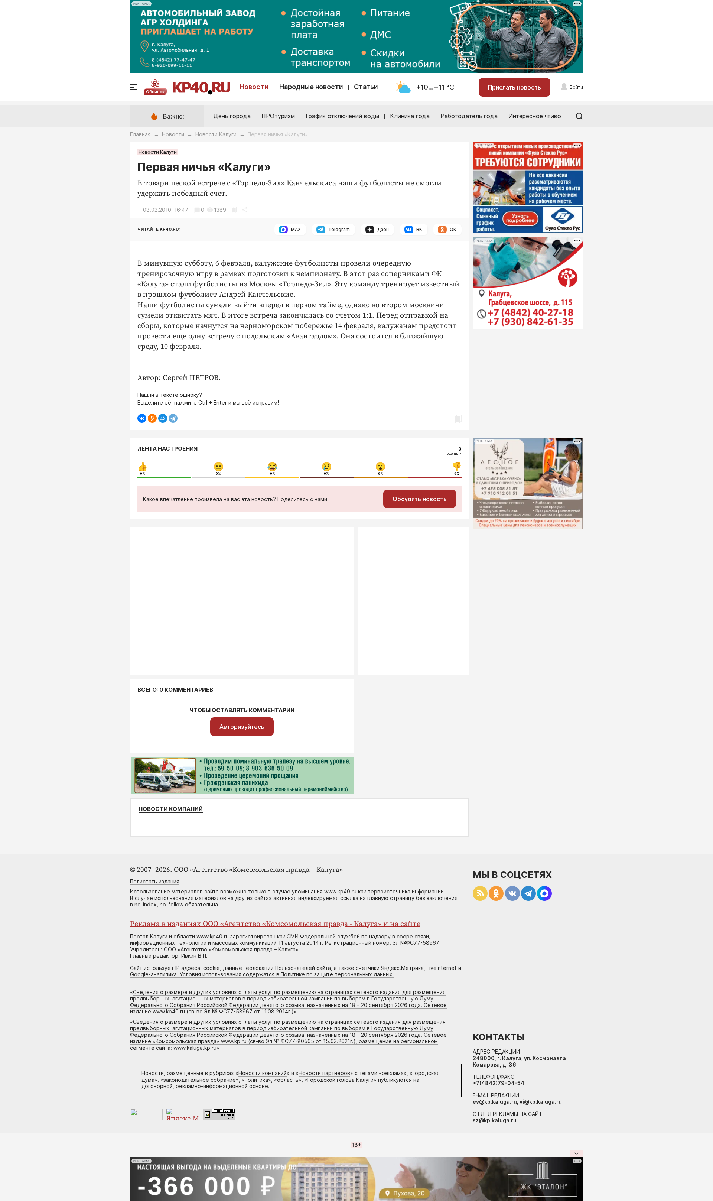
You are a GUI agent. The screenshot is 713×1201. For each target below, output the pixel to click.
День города (232, 116)
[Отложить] (234, 210)
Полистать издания (154, 881)
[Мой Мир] (162, 418)
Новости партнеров (324, 1073)
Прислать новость (514, 87)
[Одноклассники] (152, 418)
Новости (254, 87)
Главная (140, 134)
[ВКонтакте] (141, 418)
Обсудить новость (420, 499)
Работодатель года (469, 116)
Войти (576, 87)
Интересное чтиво (534, 116)
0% (142, 473)
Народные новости (311, 87)
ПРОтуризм (278, 116)
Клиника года (410, 116)
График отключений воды (342, 116)
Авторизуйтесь (241, 726)
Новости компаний (171, 809)
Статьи (366, 87)
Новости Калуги (216, 134)
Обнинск (155, 91)
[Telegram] (173, 418)
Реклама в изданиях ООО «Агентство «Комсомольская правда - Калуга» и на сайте (275, 924)
